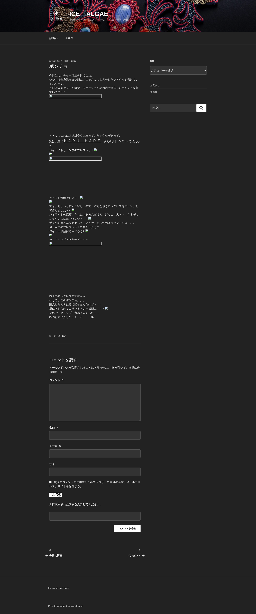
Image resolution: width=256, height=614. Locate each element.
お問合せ (54, 38)
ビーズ (57, 336)
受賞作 (69, 38)
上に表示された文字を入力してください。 (75, 504)
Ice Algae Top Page (58, 588)
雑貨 (64, 336)
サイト (53, 464)
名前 (53, 427)
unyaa (73, 61)
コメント (56, 380)
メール (55, 445)
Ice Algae (88, 13)
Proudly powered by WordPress (65, 606)
